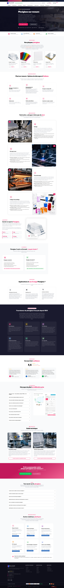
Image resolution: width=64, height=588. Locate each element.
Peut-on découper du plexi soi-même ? (14, 414)
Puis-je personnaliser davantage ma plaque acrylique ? (16, 400)
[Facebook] (8, 580)
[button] (23, 24)
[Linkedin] (10, 580)
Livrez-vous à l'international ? (13, 408)
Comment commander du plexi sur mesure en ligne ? (16, 493)
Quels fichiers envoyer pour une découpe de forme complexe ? (17, 505)
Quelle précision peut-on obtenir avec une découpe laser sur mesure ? (18, 499)
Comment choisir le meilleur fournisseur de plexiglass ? (16, 490)
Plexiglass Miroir (48, 62)
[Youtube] (11, 580)
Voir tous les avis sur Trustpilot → (36, 365)
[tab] (19, 394)
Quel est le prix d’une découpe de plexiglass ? (15, 496)
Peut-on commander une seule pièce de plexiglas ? (16, 502)
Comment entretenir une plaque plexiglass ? (15, 420)
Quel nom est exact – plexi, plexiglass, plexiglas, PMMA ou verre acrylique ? (18, 394)
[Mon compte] (47, 3)
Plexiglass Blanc (35, 62)
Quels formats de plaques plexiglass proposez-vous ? (16, 397)
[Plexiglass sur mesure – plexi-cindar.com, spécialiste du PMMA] (10, 3)
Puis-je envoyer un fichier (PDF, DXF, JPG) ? (15, 411)
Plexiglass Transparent (12, 62)
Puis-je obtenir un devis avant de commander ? (15, 417)
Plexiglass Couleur (23, 62)
